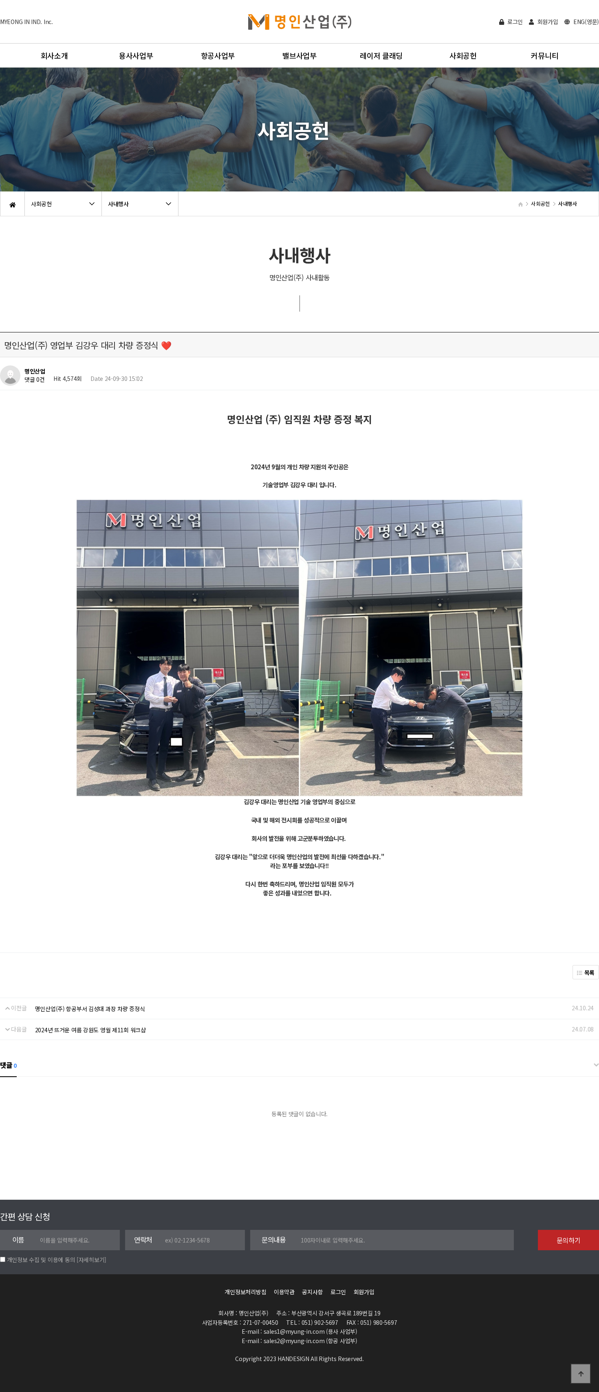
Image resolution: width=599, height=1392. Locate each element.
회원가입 (547, 22)
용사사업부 (136, 55)
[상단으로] (580, 1373)
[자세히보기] (91, 1260)
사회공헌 (463, 55)
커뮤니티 (544, 55)
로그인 (514, 22)
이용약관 (284, 1292)
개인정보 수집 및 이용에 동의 (41, 1260)
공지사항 (312, 1292)
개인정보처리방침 (245, 1292)
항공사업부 (218, 55)
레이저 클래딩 (381, 55)
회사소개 (54, 55)
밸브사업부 (299, 55)
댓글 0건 (34, 380)
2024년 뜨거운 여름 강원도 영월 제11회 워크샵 (90, 1030)
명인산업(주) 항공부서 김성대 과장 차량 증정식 (90, 1009)
